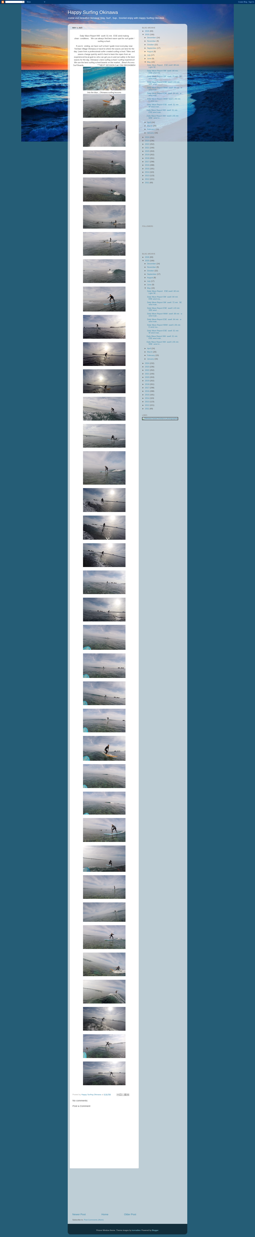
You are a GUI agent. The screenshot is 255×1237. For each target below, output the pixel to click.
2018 (147, 158)
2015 (147, 169)
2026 (147, 31)
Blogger (155, 1230)
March (150, 126)
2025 (147, 35)
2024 (147, 137)
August (150, 52)
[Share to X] (123, 1094)
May (149, 62)
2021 (147, 148)
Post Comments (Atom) (94, 1220)
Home (104, 1214)
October (150, 45)
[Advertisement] (104, 1190)
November (151, 41)
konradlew (136, 1230)
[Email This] (118, 1094)
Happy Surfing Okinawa (93, 12)
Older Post (130, 1214)
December (151, 38)
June (149, 59)
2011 (147, 183)
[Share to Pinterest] (128, 1094)
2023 (147, 141)
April (149, 122)
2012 (147, 179)
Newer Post (79, 1214)
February (151, 129)
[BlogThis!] (120, 1094)
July (149, 55)
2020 (147, 151)
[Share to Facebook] (125, 1094)
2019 (147, 155)
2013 (147, 176)
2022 (147, 144)
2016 (147, 165)
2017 (147, 162)
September (152, 48)
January (150, 133)
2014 (147, 172)
